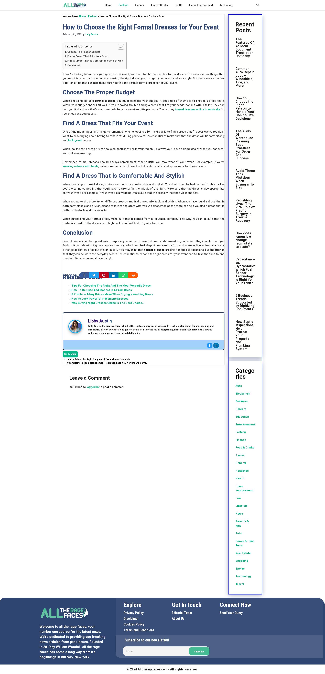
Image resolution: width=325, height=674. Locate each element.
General (240, 463)
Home (108, 5)
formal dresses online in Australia (197, 109)
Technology (226, 5)
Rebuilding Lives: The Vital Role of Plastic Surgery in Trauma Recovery (245, 210)
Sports (240, 568)
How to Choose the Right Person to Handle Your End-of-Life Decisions (244, 108)
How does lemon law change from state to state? (243, 240)
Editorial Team (182, 613)
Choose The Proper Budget (83, 51)
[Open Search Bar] (257, 5)
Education (242, 416)
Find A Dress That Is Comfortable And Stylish (95, 60)
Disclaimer (131, 619)
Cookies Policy (134, 624)
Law (238, 498)
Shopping (241, 560)
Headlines (242, 470)
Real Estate (243, 553)
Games (240, 455)
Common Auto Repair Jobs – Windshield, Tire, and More (244, 77)
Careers (240, 409)
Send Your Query (231, 613)
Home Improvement (201, 5)
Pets (238, 533)
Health (178, 5)
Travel (239, 584)
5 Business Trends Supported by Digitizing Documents (244, 302)
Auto (238, 385)
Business (241, 401)
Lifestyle (241, 505)
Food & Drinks (159, 5)
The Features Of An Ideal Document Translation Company (244, 47)
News (239, 513)
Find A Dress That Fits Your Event (88, 56)
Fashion (123, 5)
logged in (92, 387)
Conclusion (74, 65)
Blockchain (242, 393)
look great (75, 140)
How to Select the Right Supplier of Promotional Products (98, 359)
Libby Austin (100, 321)
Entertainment (245, 424)
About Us (178, 619)
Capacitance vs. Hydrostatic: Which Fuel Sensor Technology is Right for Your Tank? (245, 271)
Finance (139, 5)
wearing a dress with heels (80, 166)
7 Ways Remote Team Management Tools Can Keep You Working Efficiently (107, 363)
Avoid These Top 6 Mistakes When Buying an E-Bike (245, 179)
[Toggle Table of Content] (119, 47)
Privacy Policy (134, 613)
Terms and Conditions (139, 630)
